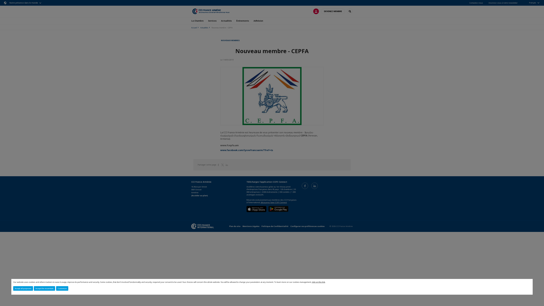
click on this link (318, 282)
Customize (62, 288)
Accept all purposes (23, 288)
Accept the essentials (44, 288)
